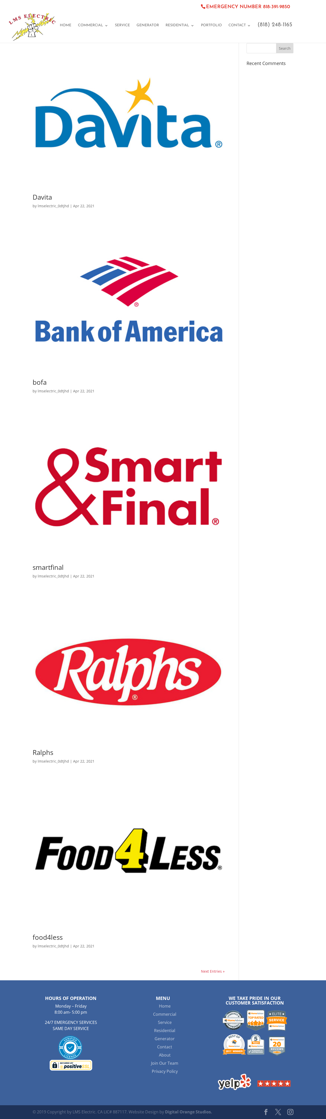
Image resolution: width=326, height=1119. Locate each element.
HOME (65, 25)
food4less (48, 937)
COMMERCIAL (90, 25)
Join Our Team (164, 1063)
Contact (164, 1047)
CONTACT (237, 25)
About (165, 1055)
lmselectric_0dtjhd (53, 205)
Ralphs (43, 752)
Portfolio (211, 25)
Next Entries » (213, 971)
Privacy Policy (165, 1071)
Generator (165, 1038)
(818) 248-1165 (274, 25)
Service (165, 1022)
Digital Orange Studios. (188, 1112)
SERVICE (122, 25)
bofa (40, 382)
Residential (164, 1030)
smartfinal (48, 567)
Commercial (164, 1014)
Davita (42, 197)
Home (165, 1006)
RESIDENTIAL (177, 25)
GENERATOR (148, 25)
